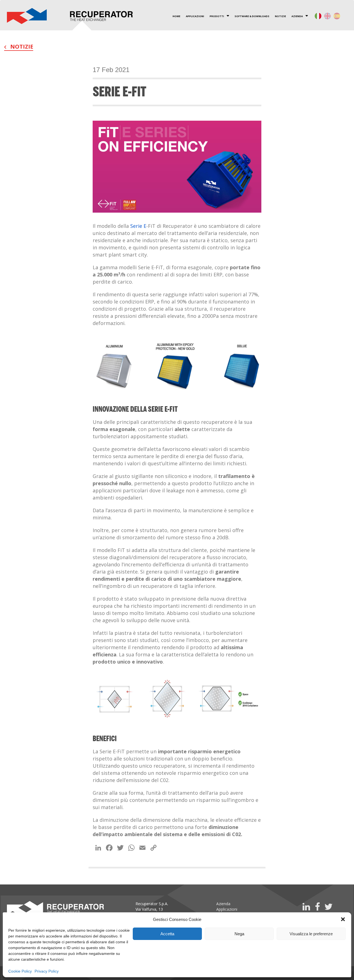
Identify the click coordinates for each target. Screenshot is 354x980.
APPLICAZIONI (195, 16)
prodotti (217, 16)
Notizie (280, 16)
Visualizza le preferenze (311, 933)
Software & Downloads (252, 16)
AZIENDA (297, 16)
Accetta (167, 933)
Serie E (138, 226)
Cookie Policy (20, 971)
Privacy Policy (47, 971)
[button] (343, 919)
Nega (239, 933)
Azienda (223, 903)
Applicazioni (226, 909)
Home (176, 16)
